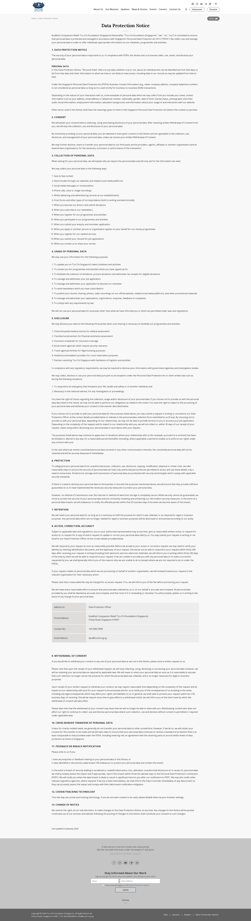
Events (153, 9)
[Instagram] (197, 4)
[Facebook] (193, 4)
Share (212, 18)
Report (187, 914)
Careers (163, 9)
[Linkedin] (210, 4)
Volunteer (197, 9)
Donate (213, 9)
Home (34, 18)
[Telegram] (206, 4)
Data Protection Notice (48, 18)
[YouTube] (201, 4)
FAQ (166, 914)
